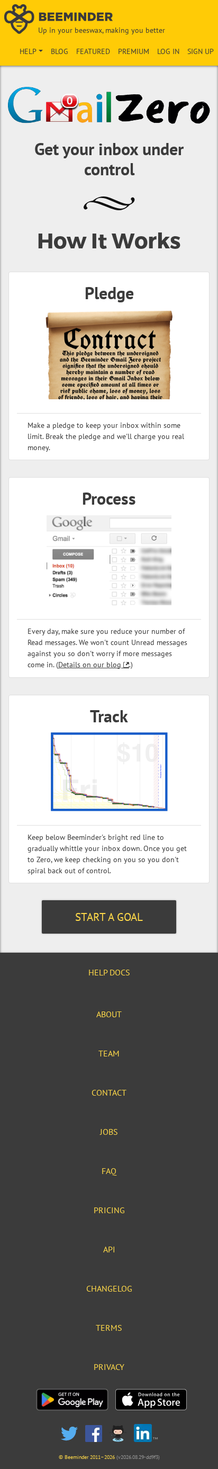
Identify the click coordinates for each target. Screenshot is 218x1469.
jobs (109, 1131)
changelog (109, 1288)
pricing (109, 1210)
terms (109, 1327)
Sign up (200, 51)
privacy (109, 1366)
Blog (59, 51)
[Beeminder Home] (109, 19)
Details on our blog (89, 664)
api (109, 1249)
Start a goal (109, 917)
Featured (93, 51)
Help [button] (28, 51)
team (109, 1053)
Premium (133, 51)
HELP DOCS (109, 972)
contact (109, 1092)
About (109, 1014)
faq (109, 1171)
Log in (168, 51)
